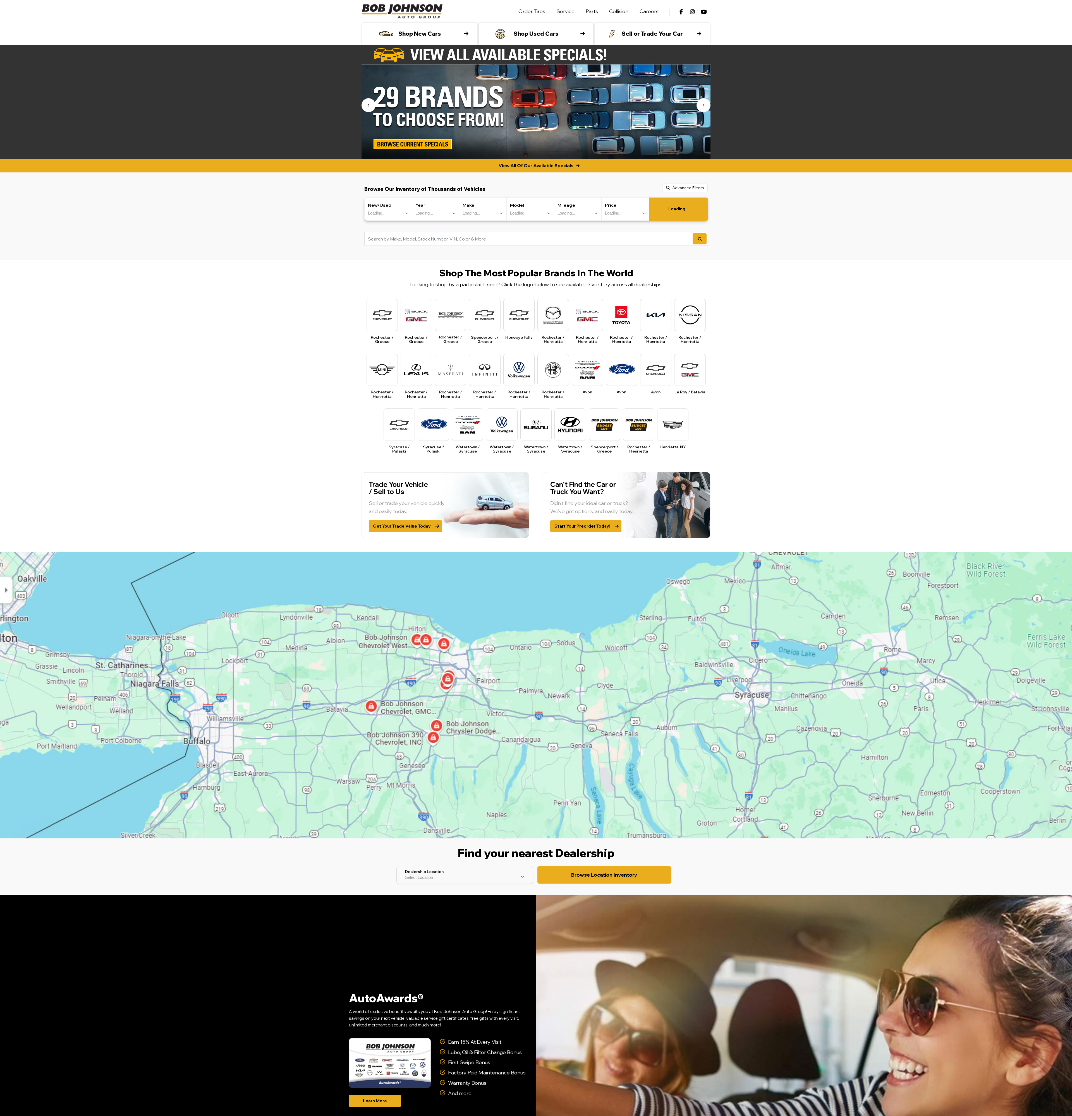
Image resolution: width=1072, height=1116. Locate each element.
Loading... (678, 208)
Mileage (566, 205)
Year (420, 205)
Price (610, 205)
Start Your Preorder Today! (582, 526)
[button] (368, 105)
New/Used (379, 205)
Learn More (375, 1100)
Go (700, 238)
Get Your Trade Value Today (402, 526)
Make (468, 205)
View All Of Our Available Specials (536, 165)
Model (517, 205)
